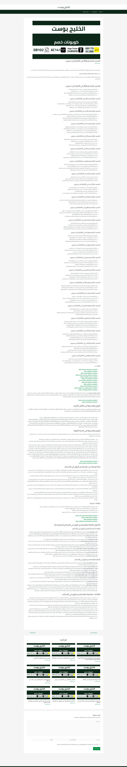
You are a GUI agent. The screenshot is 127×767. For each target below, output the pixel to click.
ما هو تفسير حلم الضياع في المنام (90, 519)
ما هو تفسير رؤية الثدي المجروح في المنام (88, 461)
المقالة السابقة (94, 632)
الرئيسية (100, 11)
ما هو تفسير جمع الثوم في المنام (90, 371)
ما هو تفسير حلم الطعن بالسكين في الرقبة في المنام (86, 374)
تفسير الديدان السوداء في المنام (91, 679)
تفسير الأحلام (86, 11)
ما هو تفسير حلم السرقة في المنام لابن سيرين (87, 380)
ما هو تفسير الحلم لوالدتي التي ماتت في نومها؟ (39, 680)
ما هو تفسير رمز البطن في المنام (90, 384)
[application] (91, 12)
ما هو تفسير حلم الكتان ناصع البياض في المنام (88, 389)
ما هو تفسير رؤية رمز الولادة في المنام (89, 517)
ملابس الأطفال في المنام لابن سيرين (65, 679)
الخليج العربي (94, 11)
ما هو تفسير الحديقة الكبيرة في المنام (89, 401)
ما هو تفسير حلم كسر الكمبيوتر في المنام (88, 376)
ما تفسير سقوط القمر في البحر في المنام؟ (63, 658)
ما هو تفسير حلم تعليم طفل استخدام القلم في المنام (86, 521)
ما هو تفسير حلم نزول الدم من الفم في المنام (88, 369)
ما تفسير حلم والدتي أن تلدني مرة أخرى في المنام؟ (89, 701)
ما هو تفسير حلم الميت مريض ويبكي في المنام (87, 400)
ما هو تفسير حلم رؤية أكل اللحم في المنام (88, 386)
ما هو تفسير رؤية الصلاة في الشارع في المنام (88, 463)
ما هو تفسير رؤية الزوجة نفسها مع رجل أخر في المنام (86, 515)
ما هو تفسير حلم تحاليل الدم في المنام (89, 382)
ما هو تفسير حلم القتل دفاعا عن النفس (89, 378)
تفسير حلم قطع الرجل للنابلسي (41, 658)
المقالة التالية (32, 632)
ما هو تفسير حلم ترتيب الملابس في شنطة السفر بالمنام (85, 387)
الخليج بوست (63, 7)
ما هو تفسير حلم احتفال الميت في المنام (89, 373)
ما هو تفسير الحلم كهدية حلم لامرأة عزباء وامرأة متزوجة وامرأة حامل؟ (89, 658)
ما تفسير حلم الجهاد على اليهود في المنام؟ (63, 701)
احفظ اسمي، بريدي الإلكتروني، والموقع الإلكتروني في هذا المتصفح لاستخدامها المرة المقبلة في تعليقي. (77, 744)
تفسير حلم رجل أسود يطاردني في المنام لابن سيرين (39, 701)
